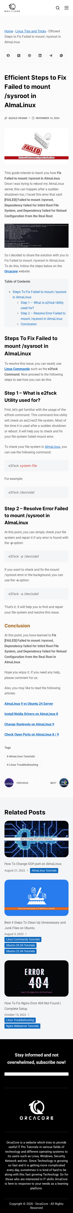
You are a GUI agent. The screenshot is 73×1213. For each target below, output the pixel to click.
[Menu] (66, 8)
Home (8, 31)
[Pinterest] (29, 55)
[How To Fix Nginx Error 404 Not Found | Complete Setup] (36, 978)
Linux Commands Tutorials (23, 939)
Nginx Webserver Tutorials (22, 1026)
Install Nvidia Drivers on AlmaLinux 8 (31, 714)
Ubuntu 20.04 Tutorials (20, 945)
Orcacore (11, 271)
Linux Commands (17, 369)
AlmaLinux (52, 447)
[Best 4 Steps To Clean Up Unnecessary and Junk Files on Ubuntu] (36, 898)
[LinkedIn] (40, 55)
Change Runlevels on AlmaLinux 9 (29, 724)
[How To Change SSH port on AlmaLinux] (36, 839)
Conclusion (29, 324)
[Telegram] (51, 55)
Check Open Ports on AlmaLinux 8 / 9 (31, 734)
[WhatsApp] (61, 55)
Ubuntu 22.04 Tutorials (20, 951)
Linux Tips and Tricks (30, 31)
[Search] (57, 8)
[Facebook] (8, 55)
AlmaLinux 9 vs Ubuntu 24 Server (28, 704)
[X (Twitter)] (19, 55)
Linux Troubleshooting (22, 764)
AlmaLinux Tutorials (21, 756)
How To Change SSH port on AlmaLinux (32, 864)
